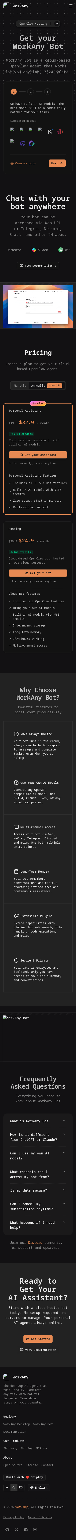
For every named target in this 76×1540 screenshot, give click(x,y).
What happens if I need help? (32, 1225)
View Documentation (39, 265)
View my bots (25, 163)
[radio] (7, 1487)
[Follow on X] (16, 1529)
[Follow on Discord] (26, 1529)
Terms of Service (40, 1517)
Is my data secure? (28, 1190)
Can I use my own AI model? (29, 1155)
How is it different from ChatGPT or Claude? (33, 1137)
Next (54, 163)
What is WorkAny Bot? (30, 1121)
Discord (35, 1242)
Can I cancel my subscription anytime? (31, 1206)
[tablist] (38, 385)
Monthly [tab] (20, 385)
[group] (13, 1487)
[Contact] (35, 1529)
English (41, 1487)
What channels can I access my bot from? (29, 1174)
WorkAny (21, 1507)
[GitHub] (7, 1529)
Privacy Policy (13, 1517)
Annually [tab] (45, 385)
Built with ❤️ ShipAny (24, 1477)
